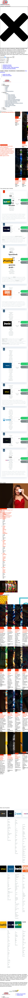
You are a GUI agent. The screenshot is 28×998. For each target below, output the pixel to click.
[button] (14, 27)
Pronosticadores (6, 85)
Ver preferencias (12, 70)
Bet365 (24, 922)
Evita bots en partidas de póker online (10, 714)
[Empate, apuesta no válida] (25, 742)
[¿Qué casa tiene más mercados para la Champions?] (7, 128)
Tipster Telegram (11, 94)
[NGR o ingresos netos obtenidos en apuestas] (18, 742)
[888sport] (7, 295)
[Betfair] (3, 927)
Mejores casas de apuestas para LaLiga (24, 143)
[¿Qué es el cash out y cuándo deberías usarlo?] (3, 743)
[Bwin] (7, 326)
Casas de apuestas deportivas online (12, 100)
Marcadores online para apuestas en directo (14, 103)
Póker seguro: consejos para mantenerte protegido (3, 715)
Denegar (6, 70)
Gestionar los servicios (7, 66)
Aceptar (2, 70)
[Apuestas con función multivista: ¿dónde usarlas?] (24, 163)
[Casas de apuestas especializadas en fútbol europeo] (17, 163)
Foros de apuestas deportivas (11, 101)
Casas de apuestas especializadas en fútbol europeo (18, 181)
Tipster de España (11, 95)
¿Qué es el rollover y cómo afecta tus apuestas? (10, 756)
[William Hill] (6, 231)
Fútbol (6, 87)
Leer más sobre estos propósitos (9, 68)
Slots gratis (7, 106)
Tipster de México (11, 98)
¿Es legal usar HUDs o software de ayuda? (17, 714)
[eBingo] (3, 816)
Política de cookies (6, 74)
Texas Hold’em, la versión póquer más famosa (5, 557)
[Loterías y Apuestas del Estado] (7, 422)
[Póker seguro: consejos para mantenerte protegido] (3, 701)
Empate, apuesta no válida (24, 753)
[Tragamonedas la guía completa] (3, 586)
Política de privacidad (7, 75)
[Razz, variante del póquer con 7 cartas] (6, 495)
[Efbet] (6, 394)
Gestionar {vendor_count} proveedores (11, 67)
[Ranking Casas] (7, 81)
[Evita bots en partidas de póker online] (10, 701)
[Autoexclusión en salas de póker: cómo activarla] (25, 701)
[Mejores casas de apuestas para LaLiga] (24, 126)
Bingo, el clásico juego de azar (4, 570)
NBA (6, 88)
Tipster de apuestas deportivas (14, 99)
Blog (4, 107)
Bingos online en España (10, 105)
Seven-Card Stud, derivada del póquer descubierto (5, 530)
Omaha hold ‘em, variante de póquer (4, 543)
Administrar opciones (7, 64)
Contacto (4, 108)
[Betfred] (7, 462)
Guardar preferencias (20, 70)
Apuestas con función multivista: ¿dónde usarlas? (24, 181)
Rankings (5, 92)
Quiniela (7, 86)
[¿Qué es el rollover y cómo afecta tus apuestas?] (10, 743)
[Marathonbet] (7, 367)
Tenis (6, 90)
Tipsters (6, 93)
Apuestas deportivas (9, 91)
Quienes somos (20, 995)
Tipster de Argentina (12, 97)
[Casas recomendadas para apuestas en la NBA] (17, 114)
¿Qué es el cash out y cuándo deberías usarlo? (2, 757)
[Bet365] (7, 204)
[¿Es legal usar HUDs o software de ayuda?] (18, 701)
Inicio (4, 84)
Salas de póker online (9, 104)
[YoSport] (7, 442)
